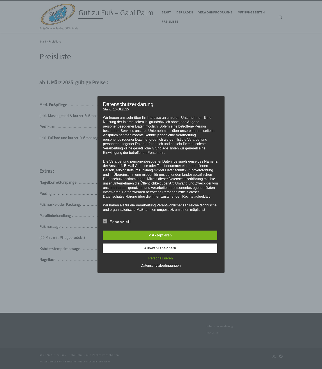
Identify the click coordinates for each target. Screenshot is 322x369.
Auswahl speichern (160, 248)
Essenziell (120, 222)
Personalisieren (160, 258)
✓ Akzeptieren (160, 235)
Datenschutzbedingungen (161, 266)
